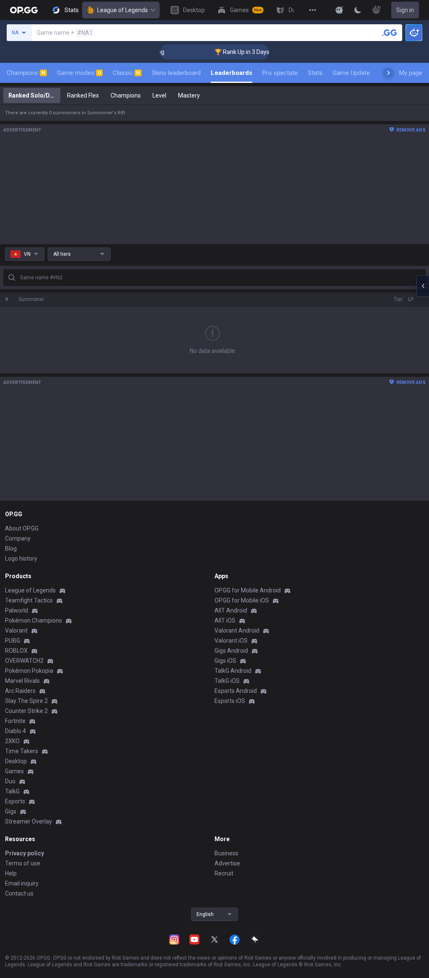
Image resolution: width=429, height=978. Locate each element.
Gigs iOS (225, 660)
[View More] (312, 10)
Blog (11, 548)
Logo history (21, 558)
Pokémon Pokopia (29, 670)
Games (14, 771)
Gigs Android (231, 650)
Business (226, 853)
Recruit (223, 873)
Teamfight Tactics (29, 600)
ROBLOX (16, 650)
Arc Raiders (20, 690)
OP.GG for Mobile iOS (241, 600)
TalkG (12, 791)
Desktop (16, 761)
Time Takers (21, 751)
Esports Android (235, 690)
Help (11, 873)
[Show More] (339, 10)
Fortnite (15, 721)
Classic (126, 73)
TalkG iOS (227, 680)
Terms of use (22, 863)
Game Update (351, 73)
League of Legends (122, 10)
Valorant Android (236, 630)
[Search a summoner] (389, 32)
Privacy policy (24, 853)
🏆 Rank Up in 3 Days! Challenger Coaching (262, 52)
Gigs (10, 811)
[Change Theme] (357, 10)
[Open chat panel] (422, 286)
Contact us (19, 893)
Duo (10, 781)
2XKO (12, 741)
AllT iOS (224, 620)
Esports (15, 801)
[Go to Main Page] (24, 10)
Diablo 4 (15, 731)
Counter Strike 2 (26, 711)
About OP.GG (22, 528)
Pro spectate (280, 73)
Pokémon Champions (33, 620)
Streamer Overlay (28, 821)
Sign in (405, 10)
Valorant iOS (231, 640)
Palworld (16, 610)
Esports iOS (229, 700)
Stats (315, 73)
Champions (26, 73)
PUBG (12, 640)
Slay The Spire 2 (26, 700)
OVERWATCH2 (24, 660)
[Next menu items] (388, 73)
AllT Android (230, 610)
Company (18, 538)
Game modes (79, 73)
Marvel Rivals (22, 680)
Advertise (227, 863)
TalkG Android (232, 670)
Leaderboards (231, 73)
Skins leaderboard (176, 73)
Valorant (16, 630)
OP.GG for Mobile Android (247, 590)
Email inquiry (22, 883)
